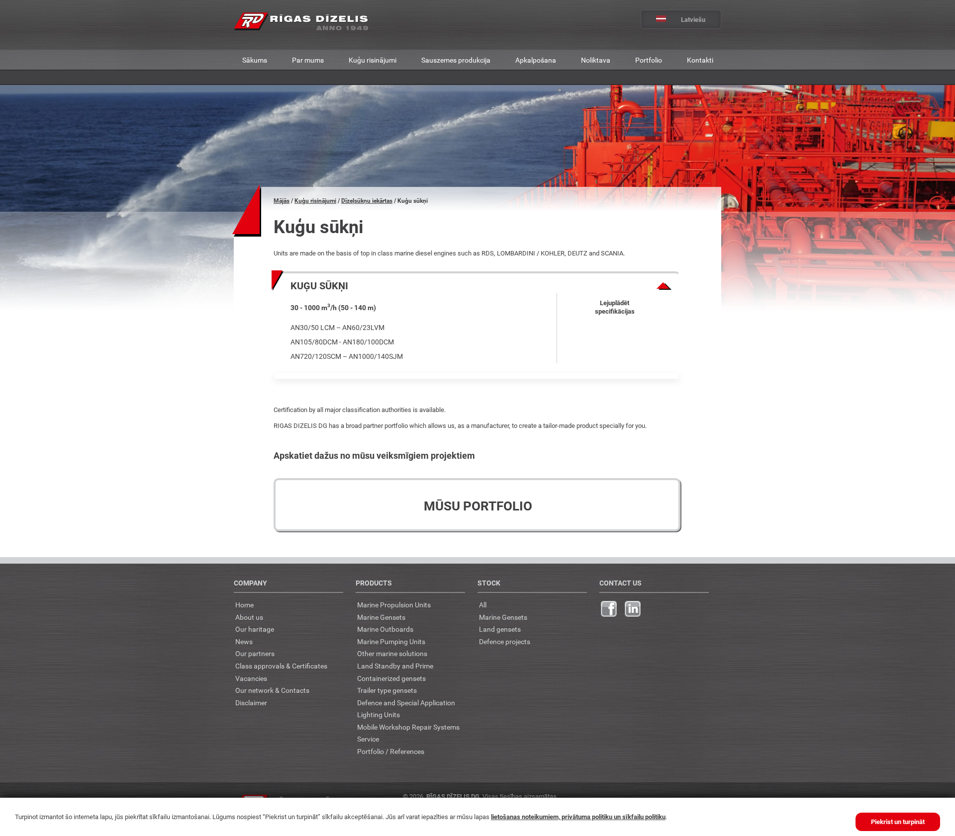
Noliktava (595, 60)
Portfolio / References (390, 751)
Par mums (308, 60)
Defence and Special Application (406, 702)
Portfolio (648, 60)
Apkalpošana (535, 60)
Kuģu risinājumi (372, 60)
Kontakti (700, 60)
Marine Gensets (381, 617)
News (244, 641)
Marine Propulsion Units (394, 604)
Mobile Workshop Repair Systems (408, 727)
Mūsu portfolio (478, 505)
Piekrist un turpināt (898, 821)
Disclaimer (251, 702)
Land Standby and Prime (395, 665)
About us (249, 617)
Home (244, 604)
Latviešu (693, 19)
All (482, 604)
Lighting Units (378, 714)
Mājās (281, 200)
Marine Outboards (385, 629)
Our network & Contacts (272, 690)
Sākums (254, 60)
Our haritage (254, 629)
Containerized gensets (391, 678)
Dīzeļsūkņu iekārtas (366, 200)
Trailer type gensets (387, 690)
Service (368, 739)
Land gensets (500, 629)
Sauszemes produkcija (455, 60)
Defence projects (504, 641)
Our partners (255, 653)
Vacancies (251, 678)
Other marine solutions (392, 653)
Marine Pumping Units (391, 641)
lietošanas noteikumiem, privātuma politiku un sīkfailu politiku (578, 816)
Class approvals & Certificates (281, 665)
